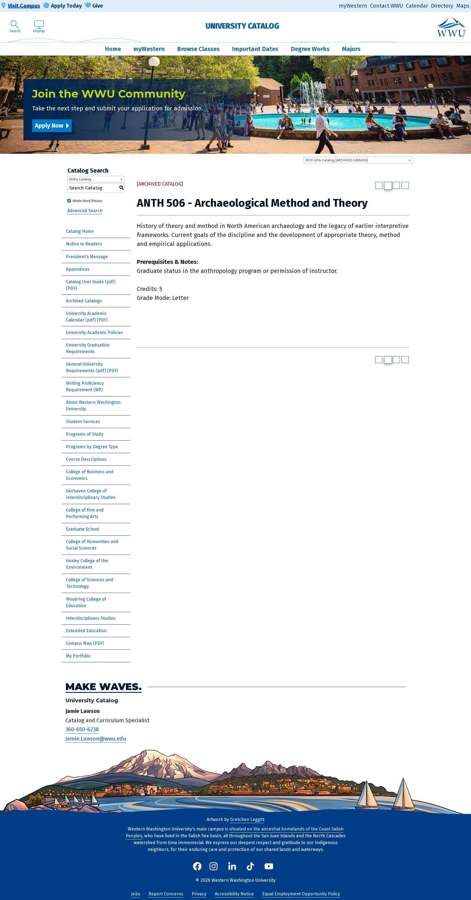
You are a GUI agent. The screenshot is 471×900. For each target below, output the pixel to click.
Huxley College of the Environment (87, 564)
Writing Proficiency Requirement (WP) (85, 386)
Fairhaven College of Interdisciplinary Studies (91, 494)
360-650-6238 (82, 729)
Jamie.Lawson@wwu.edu (95, 738)
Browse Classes (198, 49)
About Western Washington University (93, 405)
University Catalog (242, 26)
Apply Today (66, 5)
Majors (351, 49)
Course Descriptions (86, 459)
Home (113, 49)
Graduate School (82, 529)
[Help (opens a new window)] (405, 185)
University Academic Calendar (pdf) (86, 317)
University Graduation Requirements (88, 348)
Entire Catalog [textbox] (80, 179)
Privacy (199, 893)
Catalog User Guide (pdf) (90, 281)
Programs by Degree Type (92, 446)
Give (97, 5)
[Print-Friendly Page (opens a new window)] (396, 185)
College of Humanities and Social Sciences (92, 545)
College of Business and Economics (90, 475)
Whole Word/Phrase (87, 201)
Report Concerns (166, 893)
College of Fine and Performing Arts (85, 513)
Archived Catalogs (84, 300)
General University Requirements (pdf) (86, 367)
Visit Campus (24, 5)
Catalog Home (80, 231)
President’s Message (87, 256)
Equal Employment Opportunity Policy (301, 893)
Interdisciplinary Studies (91, 618)
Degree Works (310, 49)
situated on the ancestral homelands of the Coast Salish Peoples (234, 832)
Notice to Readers (84, 243)
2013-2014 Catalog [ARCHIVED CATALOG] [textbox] (336, 160)
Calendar (417, 6)
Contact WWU (386, 6)
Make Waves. (103, 687)
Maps (463, 6)
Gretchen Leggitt (247, 819)
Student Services (83, 421)
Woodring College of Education (86, 602)
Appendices (78, 269)
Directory (442, 6)
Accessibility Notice (234, 893)
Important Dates (255, 49)
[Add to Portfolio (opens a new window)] (378, 185)
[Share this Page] (388, 186)
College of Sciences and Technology (89, 583)
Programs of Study (84, 434)
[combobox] (358, 160)
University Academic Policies (94, 332)
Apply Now (49, 125)
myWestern (353, 6)
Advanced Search (84, 210)
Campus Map (79, 643)
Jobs (135, 893)
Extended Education (86, 630)
